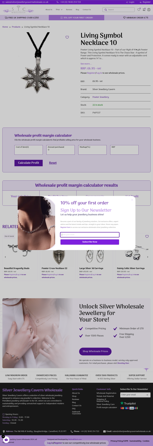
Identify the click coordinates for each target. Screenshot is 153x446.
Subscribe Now (89, 242)
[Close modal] (132, 200)
